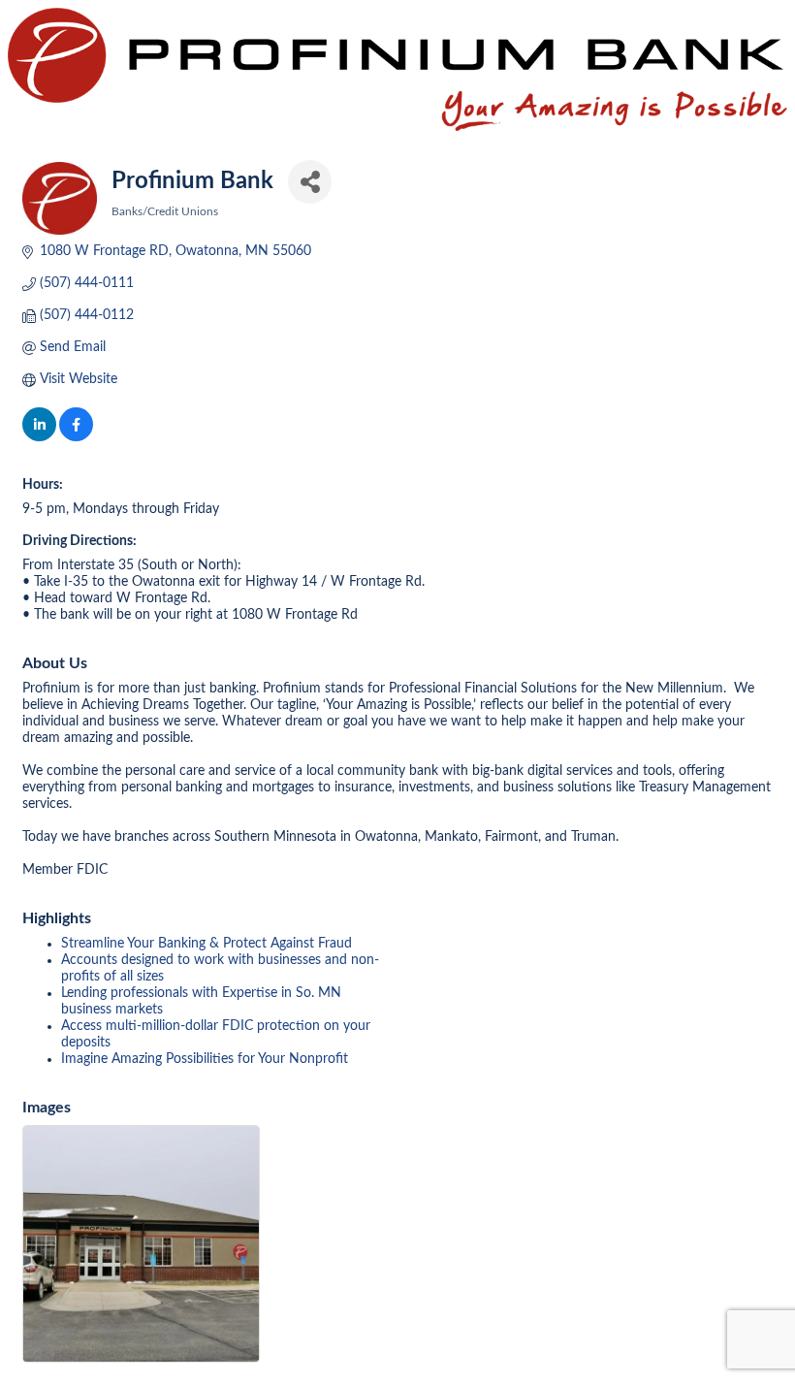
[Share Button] (310, 182)
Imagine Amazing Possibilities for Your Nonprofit (204, 1059)
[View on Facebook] (76, 437)
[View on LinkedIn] (39, 437)
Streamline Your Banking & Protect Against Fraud (206, 943)
